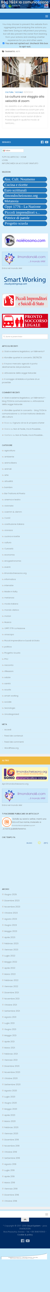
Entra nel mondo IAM (12, 268)
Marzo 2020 (10, 1121)
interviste (8, 585)
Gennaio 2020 (11, 1133)
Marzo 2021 (9, 1047)
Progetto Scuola (12, 652)
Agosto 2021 (10, 1017)
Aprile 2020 (9, 1115)
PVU (6, 659)
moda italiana (11, 603)
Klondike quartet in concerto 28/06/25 (23, 357)
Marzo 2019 (9, 1182)
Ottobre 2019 (10, 1151)
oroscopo (9, 634)
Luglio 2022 (9, 955)
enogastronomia (12, 560)
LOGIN (5, 160)
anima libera (10, 462)
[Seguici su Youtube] (46, 142)
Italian (7, 151)
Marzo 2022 (10, 974)
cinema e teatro (12, 499)
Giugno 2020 (10, 1102)
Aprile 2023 (9, 937)
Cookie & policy (25, 1234)
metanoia (9, 597)
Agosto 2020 (10, 1090)
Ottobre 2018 (10, 1201)
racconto (8, 665)
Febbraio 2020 (11, 1127)
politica (8, 646)
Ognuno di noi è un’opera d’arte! (28, 422)
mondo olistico (11, 609)
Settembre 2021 (12, 1010)
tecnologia (9, 708)
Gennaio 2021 (10, 1060)
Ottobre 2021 (10, 1004)
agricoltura (9, 450)
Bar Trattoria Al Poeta (14, 493)
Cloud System (34, 1225)
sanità (7, 683)
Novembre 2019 (11, 1145)
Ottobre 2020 (11, 1078)
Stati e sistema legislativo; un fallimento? (24, 351)
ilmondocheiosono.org (15, 573)
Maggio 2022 (10, 961)
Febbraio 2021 (11, 1053)
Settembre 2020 (12, 1084)
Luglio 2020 (9, 1096)
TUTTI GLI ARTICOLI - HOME (14, 157)
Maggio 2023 (10, 931)
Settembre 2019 (12, 1158)
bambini (8, 487)
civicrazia (8, 505)
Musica (7, 622)
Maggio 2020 (10, 1109)
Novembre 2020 (12, 1072)
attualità (8, 481)
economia (9, 554)
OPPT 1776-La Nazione (14, 628)
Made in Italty (10, 591)
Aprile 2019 (9, 1176)
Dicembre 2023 (11, 900)
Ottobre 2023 (11, 912)
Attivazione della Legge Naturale (20, 373)
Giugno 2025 (10, 894)
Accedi (7, 729)
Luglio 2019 (9, 1170)
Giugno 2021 (10, 1029)
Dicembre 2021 (11, 992)
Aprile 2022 (9, 968)
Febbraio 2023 (11, 943)
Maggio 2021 (10, 1035)
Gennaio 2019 (10, 1188)
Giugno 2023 (10, 925)
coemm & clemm (13, 511)
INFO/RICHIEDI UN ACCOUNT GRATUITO (20, 163)
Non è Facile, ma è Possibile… (27, 429)
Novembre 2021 (11, 998)
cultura (9, 92)
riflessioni (8, 671)
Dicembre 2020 (11, 1066)
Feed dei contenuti (13, 735)
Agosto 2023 (10, 919)
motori (7, 616)
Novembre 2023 (12, 906)
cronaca (8, 530)
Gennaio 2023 (11, 949)
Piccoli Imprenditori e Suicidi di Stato (22, 640)
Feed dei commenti (14, 741)
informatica (10, 579)
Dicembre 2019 (11, 1139)
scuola (7, 689)
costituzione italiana (14, 524)
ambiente (9, 456)
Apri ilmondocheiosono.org (15, 783)
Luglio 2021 (9, 1023)
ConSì (7, 518)
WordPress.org (11, 748)
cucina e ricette (12, 536)
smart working (11, 695)
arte (6, 475)
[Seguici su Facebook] (42, 142)
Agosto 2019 (10, 1164)
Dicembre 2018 (11, 1194)
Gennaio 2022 (11, 986)
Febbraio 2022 (11, 980)
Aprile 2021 (9, 1041)
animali (7, 468)
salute (7, 677)
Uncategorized (11, 714)
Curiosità (8, 548)
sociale (19, 92)
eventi (7, 567)
